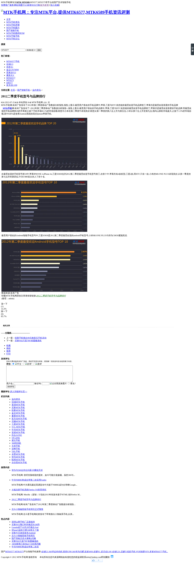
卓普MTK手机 (18, 454)
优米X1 (9, 67)
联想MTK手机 (18, 460)
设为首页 (44, 5)
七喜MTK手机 (18, 424)
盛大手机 (16, 440)
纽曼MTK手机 (18, 410)
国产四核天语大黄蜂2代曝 (24, 538)
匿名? (73, 383)
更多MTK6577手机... (158, 551)
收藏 (8, 345)
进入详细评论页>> (18, 391)
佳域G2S (116, 551)
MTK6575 (19, 551)
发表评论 (10, 387)
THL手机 (16, 451)
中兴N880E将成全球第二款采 (25, 547)
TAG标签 (27, 5)
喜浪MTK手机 (18, 405)
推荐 (8, 351)
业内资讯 (36, 90)
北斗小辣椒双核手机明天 (23, 536)
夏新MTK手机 (18, 416)
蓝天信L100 (11, 85)
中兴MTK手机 (18, 430)
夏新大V (10, 75)
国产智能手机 (23, 90)
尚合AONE (17, 435)
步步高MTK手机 (19, 462)
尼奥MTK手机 (18, 407)
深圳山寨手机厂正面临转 (23, 522)
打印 (8, 354)
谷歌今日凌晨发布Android (24, 533)
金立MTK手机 (18, 413)
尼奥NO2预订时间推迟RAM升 (26, 524)
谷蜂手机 (16, 449)
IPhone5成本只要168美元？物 (25, 530)
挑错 (8, 348)
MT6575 (10, 80)
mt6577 (9, 83)
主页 (13, 90)
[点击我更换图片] (58, 383)
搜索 (39, 50)
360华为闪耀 (78, 551)
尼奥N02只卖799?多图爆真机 (28, 340)
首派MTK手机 (18, 432)
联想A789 (67, 551)
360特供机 (16, 443)
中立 (19, 364)
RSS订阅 (36, 5)
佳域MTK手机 (18, 402)
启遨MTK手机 (18, 421)
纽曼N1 (96, 551)
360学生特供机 (55, 551)
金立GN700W (12, 70)
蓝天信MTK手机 (19, 418)
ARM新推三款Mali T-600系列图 (26, 544)
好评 (29, 364)
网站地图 (18, 5)
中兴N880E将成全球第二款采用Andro (29, 480)
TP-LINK (16, 438)
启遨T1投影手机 (127, 551)
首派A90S (88, 551)
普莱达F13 (11, 72)
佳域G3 (9, 64)
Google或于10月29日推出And (25, 527)
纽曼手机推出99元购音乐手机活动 (30, 338)
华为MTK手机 (18, 457)
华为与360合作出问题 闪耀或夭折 (27, 470)
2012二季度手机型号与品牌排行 (51, 296)
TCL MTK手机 (18, 427)
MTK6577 (10, 78)
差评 (39, 364)
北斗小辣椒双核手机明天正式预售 (27, 509)
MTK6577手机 (13, 61)
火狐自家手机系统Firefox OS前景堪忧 (29, 490)
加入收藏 (55, 5)
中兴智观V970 (142, 551)
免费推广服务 (7, 5)
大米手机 (16, 446)
